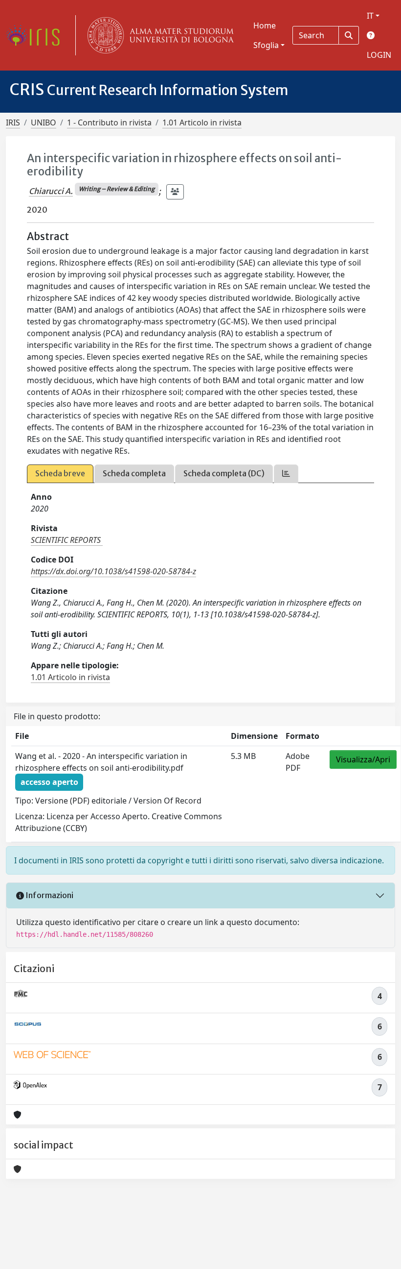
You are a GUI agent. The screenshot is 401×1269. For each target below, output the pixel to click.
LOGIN (379, 54)
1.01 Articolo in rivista (202, 122)
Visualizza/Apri (363, 759)
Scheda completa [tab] (134, 473)
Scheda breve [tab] (60, 473)
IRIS (13, 122)
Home (264, 25)
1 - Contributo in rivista (109, 122)
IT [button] (370, 15)
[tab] (286, 473)
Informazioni (48, 895)
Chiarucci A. (51, 191)
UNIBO (43, 122)
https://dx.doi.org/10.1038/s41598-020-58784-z (113, 571)
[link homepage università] (158, 35)
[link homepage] (36, 35)
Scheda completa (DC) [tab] (224, 473)
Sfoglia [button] (266, 45)
